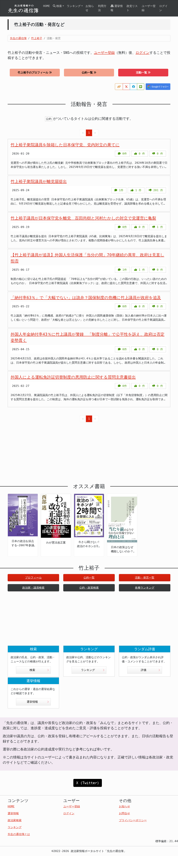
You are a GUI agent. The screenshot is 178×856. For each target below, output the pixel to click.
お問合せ (124, 813)
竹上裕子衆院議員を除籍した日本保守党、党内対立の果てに (65, 144)
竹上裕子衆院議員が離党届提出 (39, 181)
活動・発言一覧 (144, 577)
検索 (32, 670)
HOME (46, 6)
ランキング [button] (74, 6)
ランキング (88, 670)
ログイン (163, 8)
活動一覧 (141, 72)
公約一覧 (87, 72)
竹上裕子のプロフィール (33, 72)
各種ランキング (144, 587)
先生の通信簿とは (19, 834)
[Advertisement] (89, 450)
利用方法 (102, 8)
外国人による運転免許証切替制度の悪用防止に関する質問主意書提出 (73, 377)
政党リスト (132, 8)
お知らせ (90, 8)
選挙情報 (117, 8)
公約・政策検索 (89, 587)
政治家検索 (15, 820)
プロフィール (33, 577)
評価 (143, 670)
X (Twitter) (87, 783)
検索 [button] (59, 6)
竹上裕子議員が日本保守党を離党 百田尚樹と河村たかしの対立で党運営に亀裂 (83, 218)
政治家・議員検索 (33, 587)
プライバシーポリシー (133, 820)
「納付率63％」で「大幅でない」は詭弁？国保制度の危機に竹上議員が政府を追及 (86, 297)
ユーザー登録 (149, 8)
